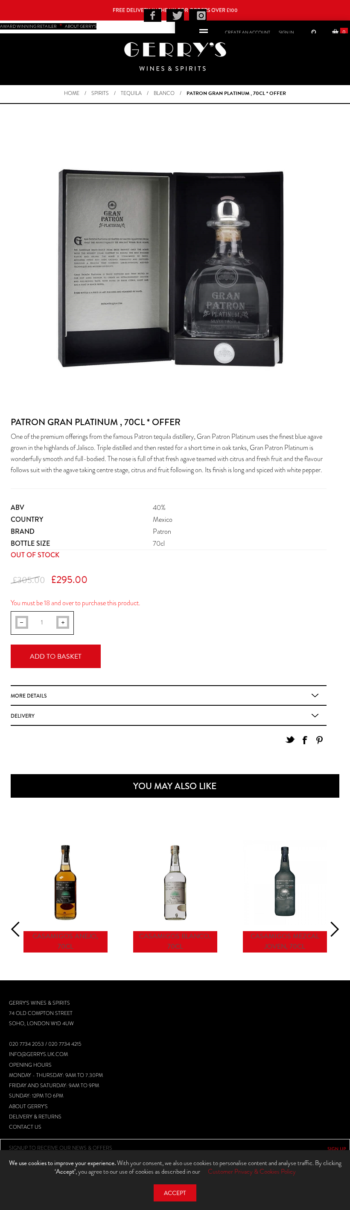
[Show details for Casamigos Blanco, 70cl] (175, 882)
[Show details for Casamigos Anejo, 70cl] (65, 882)
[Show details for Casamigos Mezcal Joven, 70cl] (285, 882)
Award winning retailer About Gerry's (48, 26)
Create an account (247, 32)
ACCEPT (175, 1193)
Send (337, 1148)
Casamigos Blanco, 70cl (175, 941)
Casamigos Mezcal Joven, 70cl (285, 941)
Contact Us (25, 1127)
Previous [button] (18, 928)
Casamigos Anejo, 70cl (65, 941)
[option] (65, 897)
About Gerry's (28, 1106)
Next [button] (331, 928)
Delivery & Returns (35, 1117)
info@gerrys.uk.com (38, 1054)
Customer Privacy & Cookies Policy (252, 1171)
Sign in (286, 32)
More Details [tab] (29, 696)
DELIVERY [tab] (23, 716)
